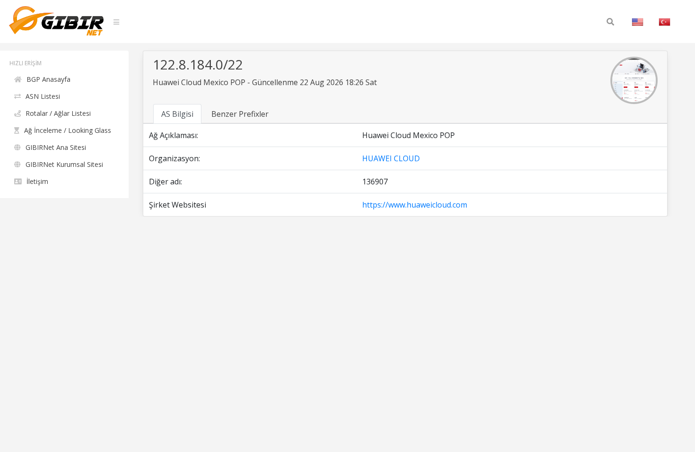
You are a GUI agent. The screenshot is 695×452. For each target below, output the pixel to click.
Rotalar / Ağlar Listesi (58, 113)
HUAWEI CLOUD (391, 158)
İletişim (37, 181)
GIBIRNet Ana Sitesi (56, 147)
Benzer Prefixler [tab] (240, 114)
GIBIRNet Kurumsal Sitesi (64, 164)
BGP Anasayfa (48, 79)
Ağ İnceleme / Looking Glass (67, 130)
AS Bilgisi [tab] (177, 114)
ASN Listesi (43, 96)
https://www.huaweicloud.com (414, 205)
